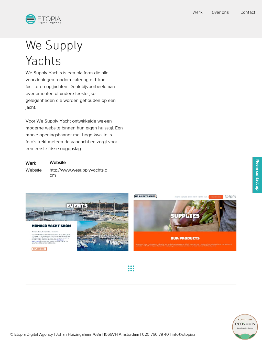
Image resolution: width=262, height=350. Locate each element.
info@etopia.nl (185, 334)
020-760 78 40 (155, 334)
